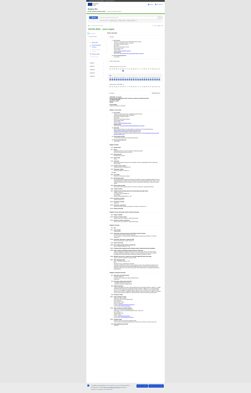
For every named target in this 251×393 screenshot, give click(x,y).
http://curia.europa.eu (125, 305)
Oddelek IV (92, 73)
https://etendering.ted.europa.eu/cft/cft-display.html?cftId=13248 (127, 130)
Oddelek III (92, 69)
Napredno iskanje (113, 20)
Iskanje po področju (131, 20)
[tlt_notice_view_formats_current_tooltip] (159, 93)
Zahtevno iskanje (122, 20)
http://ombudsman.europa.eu (127, 317)
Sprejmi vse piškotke (142, 386)
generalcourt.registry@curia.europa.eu (126, 304)
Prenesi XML (95, 42)
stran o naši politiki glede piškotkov (112, 387)
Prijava (151, 4)
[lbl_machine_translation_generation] (123, 84)
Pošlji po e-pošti (95, 54)
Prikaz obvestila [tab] (92, 33)
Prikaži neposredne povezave (96, 46)
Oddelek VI (92, 76)
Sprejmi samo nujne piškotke (156, 386)
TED (89, 25)
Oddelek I (92, 63)
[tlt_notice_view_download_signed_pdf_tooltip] (123, 71)
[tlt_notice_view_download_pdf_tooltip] (110, 79)
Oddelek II (92, 66)
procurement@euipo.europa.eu (124, 50)
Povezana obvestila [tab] (93, 36)
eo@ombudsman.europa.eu (124, 315)
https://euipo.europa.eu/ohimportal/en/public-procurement (132, 53)
